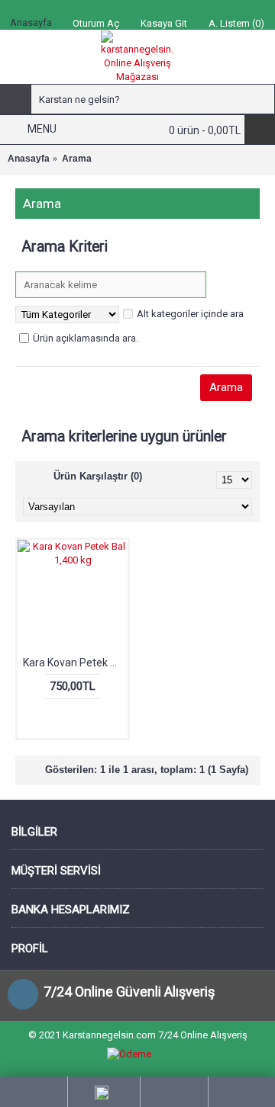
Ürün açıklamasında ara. (85, 338)
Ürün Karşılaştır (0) (97, 476)
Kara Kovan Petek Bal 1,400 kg (75, 662)
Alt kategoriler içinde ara (190, 313)
